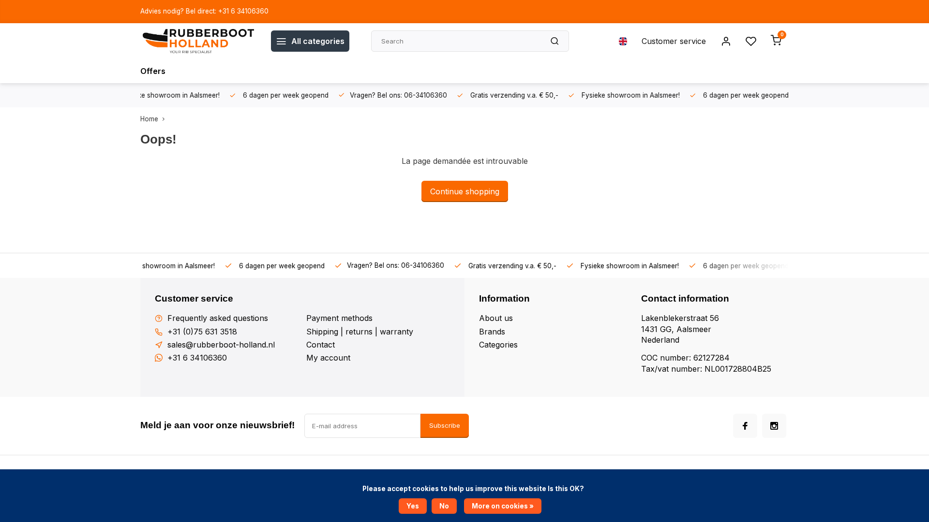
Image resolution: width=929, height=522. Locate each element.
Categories (498, 344)
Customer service (674, 41)
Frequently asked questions (217, 318)
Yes (412, 506)
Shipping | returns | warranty (359, 331)
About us (496, 318)
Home (149, 119)
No (444, 506)
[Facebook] (745, 426)
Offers (152, 71)
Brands (492, 331)
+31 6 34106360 (197, 357)
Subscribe (444, 425)
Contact (320, 344)
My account (328, 357)
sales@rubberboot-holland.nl (221, 344)
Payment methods (339, 318)
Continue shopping (464, 191)
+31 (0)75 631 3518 (202, 331)
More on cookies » (503, 506)
